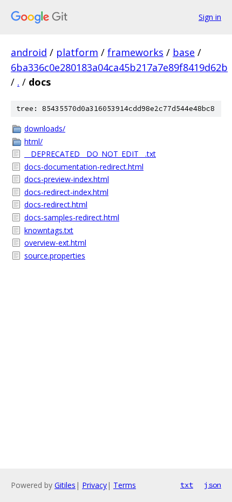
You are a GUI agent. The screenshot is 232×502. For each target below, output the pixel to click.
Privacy (94, 485)
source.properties (54, 255)
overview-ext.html (55, 243)
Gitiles (65, 485)
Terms (124, 485)
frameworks (135, 52)
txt (186, 485)
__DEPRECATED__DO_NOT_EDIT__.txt (90, 154)
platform (77, 52)
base (184, 52)
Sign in (210, 17)
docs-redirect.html (55, 204)
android (29, 52)
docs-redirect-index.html (66, 192)
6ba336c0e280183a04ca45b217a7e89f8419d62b (119, 67)
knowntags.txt (48, 230)
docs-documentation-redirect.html (84, 167)
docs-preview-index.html (66, 179)
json (212, 485)
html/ (33, 141)
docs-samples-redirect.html (71, 217)
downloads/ (44, 128)
